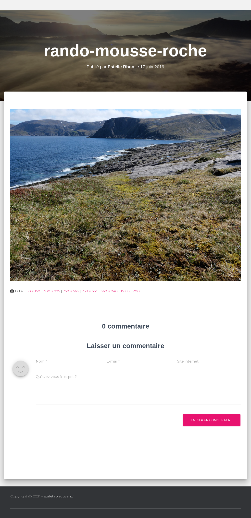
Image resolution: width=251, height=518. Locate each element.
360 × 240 (109, 291)
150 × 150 (32, 291)
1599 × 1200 (130, 291)
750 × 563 (71, 291)
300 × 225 (51, 291)
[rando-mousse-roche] (125, 194)
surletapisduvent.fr (59, 496)
